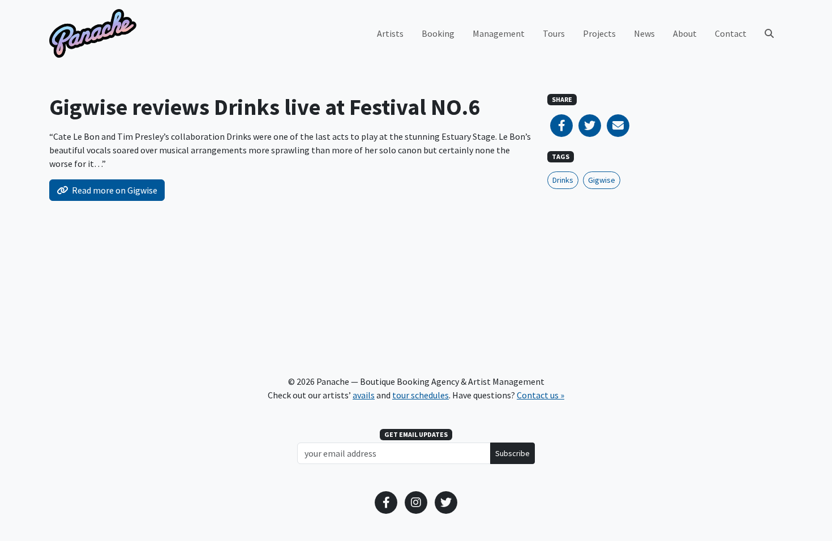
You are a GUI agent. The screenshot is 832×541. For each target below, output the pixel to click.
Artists (390, 33)
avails (364, 395)
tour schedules (420, 395)
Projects (599, 33)
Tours (554, 33)
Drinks (562, 180)
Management (499, 33)
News (644, 33)
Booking (438, 33)
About (685, 33)
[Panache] (92, 33)
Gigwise (601, 180)
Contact (731, 33)
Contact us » (540, 395)
